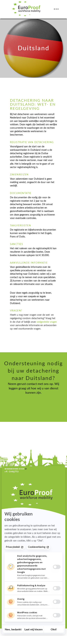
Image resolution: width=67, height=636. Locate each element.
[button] (56, 9)
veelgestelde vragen (46, 322)
